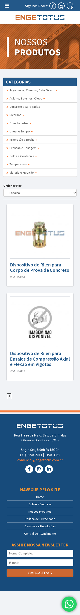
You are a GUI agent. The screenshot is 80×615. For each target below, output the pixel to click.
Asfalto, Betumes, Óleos (25, 98)
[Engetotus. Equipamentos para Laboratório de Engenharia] (40, 17)
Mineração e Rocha (21, 140)
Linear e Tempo (19, 131)
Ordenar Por (13, 186)
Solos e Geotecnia (21, 156)
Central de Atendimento (40, 534)
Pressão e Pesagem (22, 148)
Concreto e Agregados (24, 107)
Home (40, 497)
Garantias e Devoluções (40, 526)
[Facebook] (53, 6)
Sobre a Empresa (40, 504)
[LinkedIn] (70, 6)
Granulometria (18, 123)
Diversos (15, 115)
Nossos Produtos (40, 511)
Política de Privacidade (40, 519)
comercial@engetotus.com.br (40, 460)
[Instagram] (61, 6)
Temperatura (17, 164)
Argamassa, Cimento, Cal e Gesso (31, 90)
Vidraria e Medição (21, 172)
